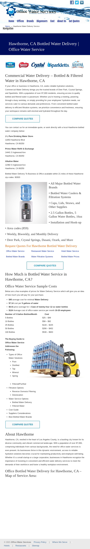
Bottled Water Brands (15, 257)
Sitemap (35, 546)
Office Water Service (15, 251)
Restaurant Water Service (42, 251)
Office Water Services (31, 9)
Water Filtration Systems (42, 257)
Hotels (7, 546)
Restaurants (20, 546)
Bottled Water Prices (70, 257)
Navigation (8, 28)
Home (7, 26)
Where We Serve (59, 542)
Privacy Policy (40, 542)
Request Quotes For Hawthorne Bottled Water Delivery (41, 246)
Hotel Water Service (70, 251)
